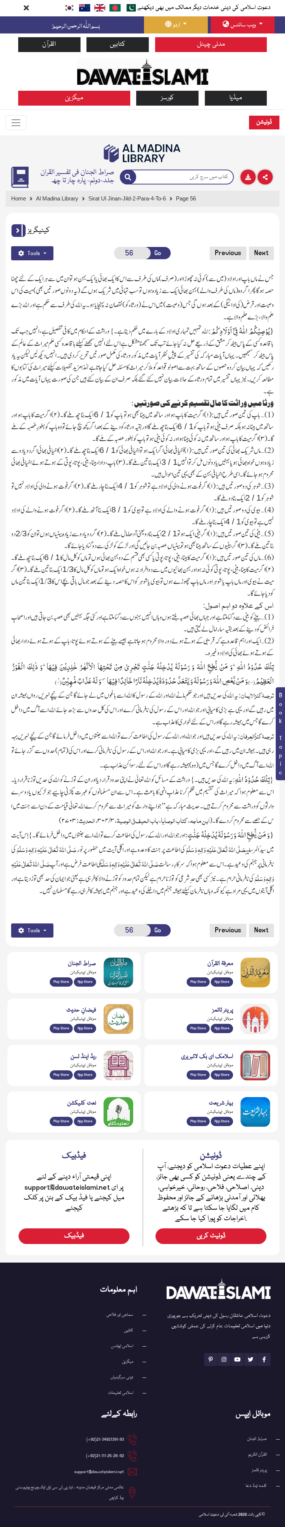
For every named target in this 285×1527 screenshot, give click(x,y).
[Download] (248, 177)
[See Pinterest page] (210, 1359)
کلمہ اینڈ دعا (256, 1486)
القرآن (49, 44)
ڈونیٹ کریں (211, 1236)
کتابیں (117, 44)
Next (261, 253)
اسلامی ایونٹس (122, 1346)
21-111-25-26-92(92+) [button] (105, 1456)
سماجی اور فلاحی (120, 1315)
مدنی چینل (211, 44)
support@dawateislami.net (99, 1472)
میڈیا (235, 98)
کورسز (167, 98)
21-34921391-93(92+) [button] (105, 1439)
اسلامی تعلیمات (120, 1393)
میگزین (74, 98)
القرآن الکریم (257, 1455)
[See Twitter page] (250, 1359)
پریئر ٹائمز (259, 1470)
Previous (228, 253)
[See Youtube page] (237, 1359)
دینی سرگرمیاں (122, 1377)
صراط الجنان (257, 1439)
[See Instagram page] (223, 1359)
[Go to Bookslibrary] (142, 153)
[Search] (128, 177)
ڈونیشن (264, 122)
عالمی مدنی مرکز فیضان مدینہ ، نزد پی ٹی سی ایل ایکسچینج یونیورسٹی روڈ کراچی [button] (70, 1492)
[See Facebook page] (264, 1359)
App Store (85, 981)
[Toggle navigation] (16, 122)
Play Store (61, 981)
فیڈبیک (74, 1236)
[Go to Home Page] (142, 71)
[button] (18, 230)
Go (157, 253)
